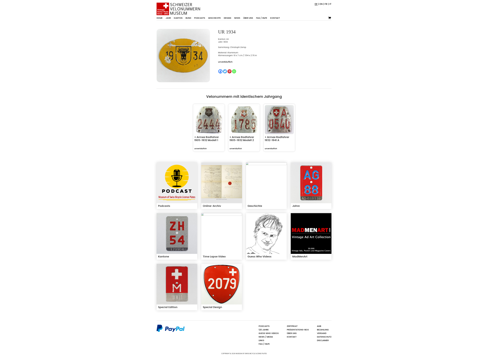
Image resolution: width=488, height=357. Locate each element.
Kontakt (275, 18)
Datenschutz (324, 337)
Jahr (168, 18)
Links (261, 340)
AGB (319, 326)
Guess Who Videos (269, 333)
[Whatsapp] (234, 71)
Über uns (248, 18)
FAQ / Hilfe (261, 18)
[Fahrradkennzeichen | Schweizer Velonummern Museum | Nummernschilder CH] (178, 9)
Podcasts (199, 18)
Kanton (178, 18)
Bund (188, 18)
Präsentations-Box (298, 330)
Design (227, 18)
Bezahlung (323, 330)
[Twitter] (225, 71)
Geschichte (214, 18)
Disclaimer (323, 340)
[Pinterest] (229, 71)
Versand (321, 333)
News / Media (266, 337)
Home (160, 18)
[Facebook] (220, 71)
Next (304, 129)
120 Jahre (264, 330)
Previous (184, 129)
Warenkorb (329, 18)
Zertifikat (292, 326)
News (237, 18)
